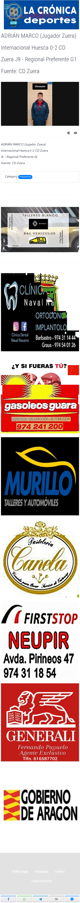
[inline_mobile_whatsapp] (24, 899)
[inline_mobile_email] (56, 899)
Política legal (20, 871)
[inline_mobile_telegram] (40, 899)
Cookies (60, 871)
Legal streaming (42, 881)
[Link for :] (40, 230)
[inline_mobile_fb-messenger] (72, 899)
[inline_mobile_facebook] (8, 899)
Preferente (25, 177)
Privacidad (41, 871)
